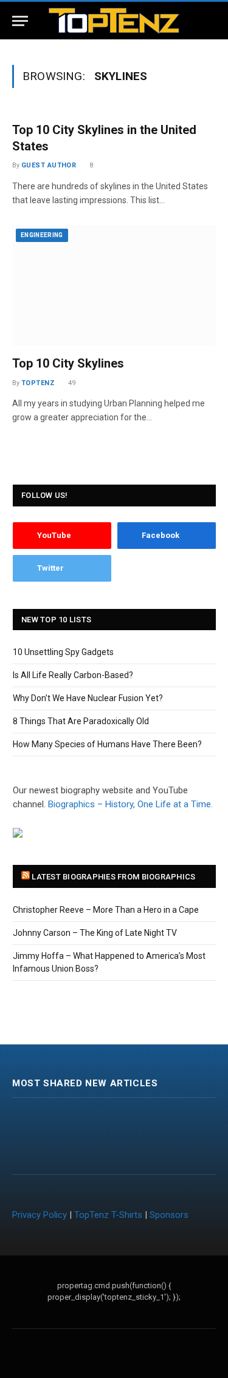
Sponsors (169, 1214)
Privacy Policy (39, 1214)
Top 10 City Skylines (68, 363)
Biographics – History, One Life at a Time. (130, 804)
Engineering (42, 235)
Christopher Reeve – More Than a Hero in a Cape (106, 910)
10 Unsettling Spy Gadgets (63, 652)
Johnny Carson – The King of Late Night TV (95, 933)
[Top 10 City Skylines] (114, 285)
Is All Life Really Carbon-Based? (73, 675)
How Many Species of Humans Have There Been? (107, 744)
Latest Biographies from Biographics (113, 876)
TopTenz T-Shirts (108, 1214)
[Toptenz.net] (114, 21)
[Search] (214, 21)
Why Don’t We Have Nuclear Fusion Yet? (88, 698)
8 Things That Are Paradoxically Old (81, 721)
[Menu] (20, 21)
